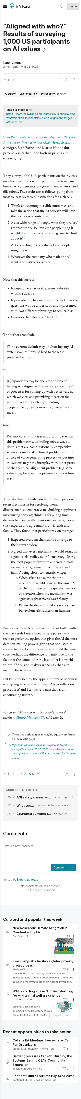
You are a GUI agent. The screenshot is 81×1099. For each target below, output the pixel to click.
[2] (50, 498)
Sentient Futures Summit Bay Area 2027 (43, 1076)
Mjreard (17, 1048)
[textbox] (39, 853)
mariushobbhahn (47, 805)
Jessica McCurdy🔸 (25, 1068)
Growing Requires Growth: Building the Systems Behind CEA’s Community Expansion (42, 1060)
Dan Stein (18, 936)
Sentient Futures (22, 1079)
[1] (23, 237)
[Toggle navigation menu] (5, 6)
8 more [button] (61, 94)
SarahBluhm (30, 1048)
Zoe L (37, 1079)
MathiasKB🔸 (21, 969)
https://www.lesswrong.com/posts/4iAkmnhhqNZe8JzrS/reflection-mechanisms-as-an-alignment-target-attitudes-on (40, 118)
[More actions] (75, 80)
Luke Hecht (19, 999)
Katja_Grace (61, 813)
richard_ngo (61, 797)
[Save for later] (59, 80)
